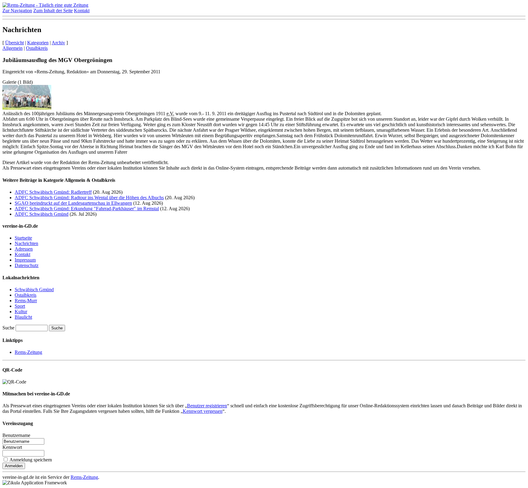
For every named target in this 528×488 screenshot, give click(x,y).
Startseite (23, 237)
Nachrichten (26, 243)
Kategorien (38, 42)
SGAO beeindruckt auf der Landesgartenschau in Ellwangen (73, 203)
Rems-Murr (26, 300)
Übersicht (14, 42)
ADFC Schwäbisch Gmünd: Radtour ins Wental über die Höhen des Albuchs (89, 197)
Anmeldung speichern (30, 459)
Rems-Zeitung (28, 352)
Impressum (25, 259)
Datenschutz (26, 265)
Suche (8, 327)
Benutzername (16, 435)
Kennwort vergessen (202, 411)
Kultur (21, 311)
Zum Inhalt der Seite (53, 10)
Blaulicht (23, 317)
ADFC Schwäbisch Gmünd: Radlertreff (53, 192)
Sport (20, 306)
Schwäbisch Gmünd (34, 289)
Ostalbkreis (37, 48)
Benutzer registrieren (207, 405)
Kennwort (12, 447)
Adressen (24, 248)
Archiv (58, 42)
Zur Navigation (17, 10)
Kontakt (82, 10)
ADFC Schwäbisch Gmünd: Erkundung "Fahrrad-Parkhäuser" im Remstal (87, 208)
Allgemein (12, 48)
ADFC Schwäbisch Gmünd (41, 214)
